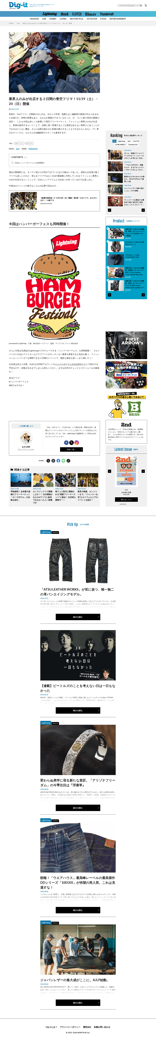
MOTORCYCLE (76, 19)
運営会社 (87, 1027)
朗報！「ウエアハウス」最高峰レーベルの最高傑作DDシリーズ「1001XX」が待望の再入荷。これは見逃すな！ (77, 882)
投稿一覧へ (71, 449)
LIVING (63, 19)
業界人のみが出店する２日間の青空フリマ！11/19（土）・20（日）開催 (47, 23)
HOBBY (52, 19)
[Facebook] (58, 461)
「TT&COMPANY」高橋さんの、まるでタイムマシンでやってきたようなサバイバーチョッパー (134, 167)
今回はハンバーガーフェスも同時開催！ (28, 163)
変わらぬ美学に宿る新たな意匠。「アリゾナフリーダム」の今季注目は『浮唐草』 (77, 782)
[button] (109, 210)
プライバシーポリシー (70, 1027)
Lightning (121, 141)
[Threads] (53, 461)
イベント (20, 143)
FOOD (103, 19)
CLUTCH (136, 141)
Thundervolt (133, 144)
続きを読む (78, 617)
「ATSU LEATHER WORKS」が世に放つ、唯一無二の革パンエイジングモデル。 (77, 591)
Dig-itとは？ (51, 1027)
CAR (44, 19)
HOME (11, 23)
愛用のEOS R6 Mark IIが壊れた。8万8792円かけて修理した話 (134, 179)
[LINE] (63, 461)
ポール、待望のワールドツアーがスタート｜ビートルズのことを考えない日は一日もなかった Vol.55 (134, 155)
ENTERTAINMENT (118, 19)
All (114, 141)
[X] (145, 5)
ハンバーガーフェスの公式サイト (70, 364)
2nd (18, 23)
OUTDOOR (92, 19)
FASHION (34, 19)
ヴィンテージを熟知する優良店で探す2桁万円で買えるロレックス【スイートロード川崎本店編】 (134, 202)
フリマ (30, 143)
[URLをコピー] (68, 461)
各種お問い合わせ (102, 1027)
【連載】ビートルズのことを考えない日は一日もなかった (77, 688)
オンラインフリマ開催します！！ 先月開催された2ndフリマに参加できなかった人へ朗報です (43, 497)
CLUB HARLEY (120, 144)
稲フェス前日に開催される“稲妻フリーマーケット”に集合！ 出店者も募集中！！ (65, 495)
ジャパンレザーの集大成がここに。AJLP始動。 (134, 189)
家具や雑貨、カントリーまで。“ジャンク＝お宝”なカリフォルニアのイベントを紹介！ (88, 495)
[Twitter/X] (48, 461)
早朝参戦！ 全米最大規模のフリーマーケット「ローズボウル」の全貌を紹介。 (20, 495)
